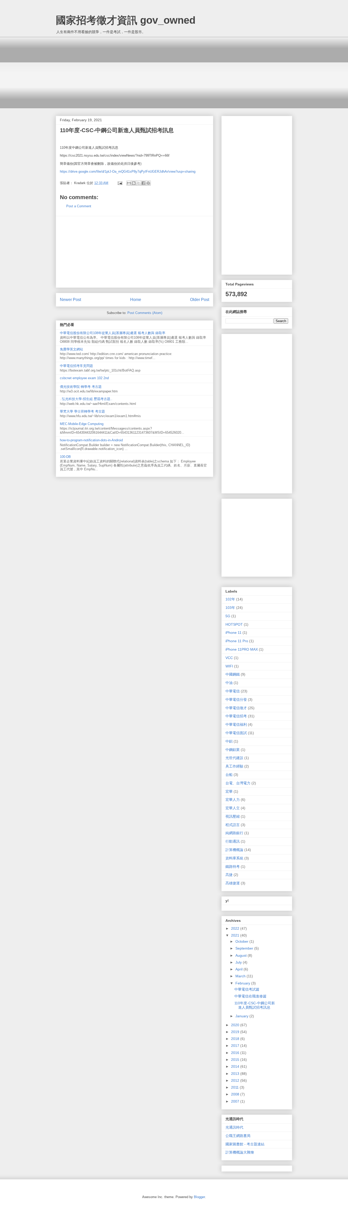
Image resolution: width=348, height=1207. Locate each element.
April (239, 969)
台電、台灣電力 (237, 783)
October (242, 941)
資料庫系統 (234, 858)
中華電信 (232, 691)
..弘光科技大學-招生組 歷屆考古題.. (86, 399)
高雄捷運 (232, 883)
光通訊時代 (234, 1127)
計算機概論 (234, 850)
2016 (235, 1053)
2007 (235, 1101)
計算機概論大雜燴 (239, 1152)
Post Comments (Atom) (144, 313)
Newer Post (70, 299)
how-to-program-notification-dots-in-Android (91, 440)
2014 (235, 1066)
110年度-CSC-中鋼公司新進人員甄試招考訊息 (254, 1005)
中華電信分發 (236, 699)
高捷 (229, 875)
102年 (230, 599)
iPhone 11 (233, 632)
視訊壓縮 (232, 816)
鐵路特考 (232, 867)
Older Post (199, 299)
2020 (235, 1025)
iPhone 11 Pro (236, 641)
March (241, 976)
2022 (235, 928)
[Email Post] (119, 183)
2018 (235, 1039)
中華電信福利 (236, 724)
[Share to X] (138, 183)
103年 (230, 608)
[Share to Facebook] (143, 183)
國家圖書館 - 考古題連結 (244, 1144)
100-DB (65, 457)
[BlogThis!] (133, 183)
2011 (235, 1087)
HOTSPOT (234, 624)
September (244, 948)
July (239, 962)
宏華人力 (232, 800)
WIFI (229, 666)
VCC (229, 658)
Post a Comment (78, 206)
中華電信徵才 (236, 708)
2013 (235, 1074)
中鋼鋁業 (232, 750)
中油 (229, 683)
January (242, 1016)
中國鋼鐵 (232, 674)
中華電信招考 (236, 716)
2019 (235, 1032)
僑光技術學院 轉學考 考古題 (81, 387)
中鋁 (229, 741)
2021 (235, 935)
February (243, 983)
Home (135, 299)
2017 (235, 1046)
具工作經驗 (234, 766)
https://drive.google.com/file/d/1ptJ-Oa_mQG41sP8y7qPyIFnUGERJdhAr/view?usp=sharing (127, 171)
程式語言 (232, 825)
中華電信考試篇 (246, 989)
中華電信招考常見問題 (76, 366)
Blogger (199, 1197)
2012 (235, 1080)
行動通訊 (232, 841)
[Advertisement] (174, 72)
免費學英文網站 (71, 349)
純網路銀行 (234, 833)
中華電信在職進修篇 (250, 996)
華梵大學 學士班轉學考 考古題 (82, 411)
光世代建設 (234, 758)
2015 (235, 1060)
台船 (229, 775)
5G (227, 616)
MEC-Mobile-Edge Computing (81, 424)
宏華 (229, 791)
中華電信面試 (236, 733)
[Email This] (128, 183)
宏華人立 (232, 808)
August (241, 955)
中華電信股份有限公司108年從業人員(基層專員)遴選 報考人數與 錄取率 (112, 333)
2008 (235, 1094)
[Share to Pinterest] (148, 183)
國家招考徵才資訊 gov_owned (125, 20)
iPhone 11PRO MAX (241, 649)
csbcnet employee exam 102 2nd (84, 378)
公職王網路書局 (237, 1136)
